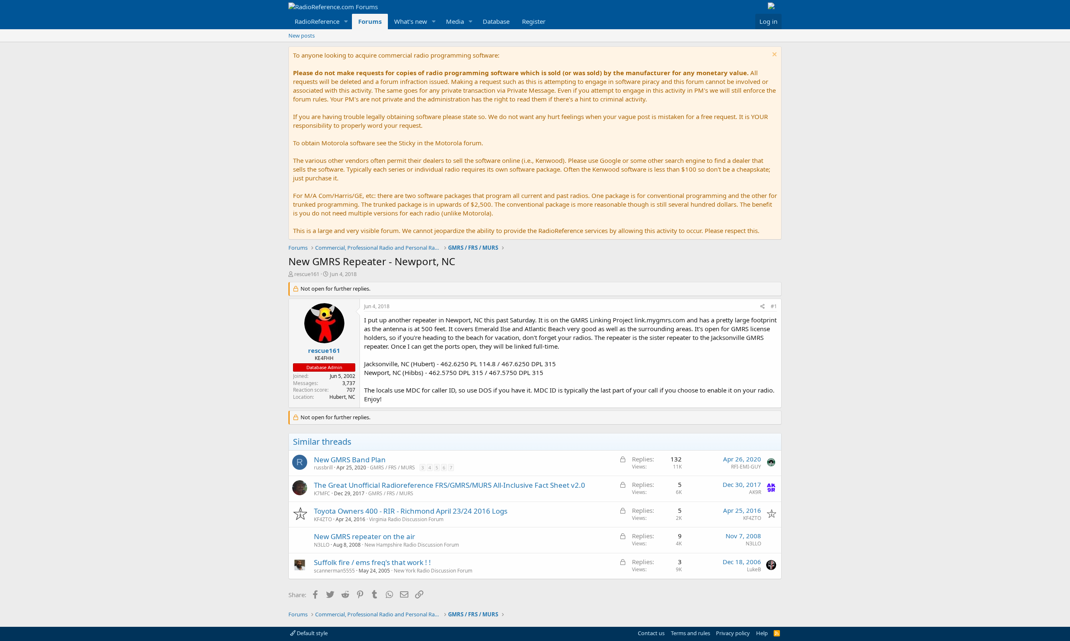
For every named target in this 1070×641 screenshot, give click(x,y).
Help (762, 633)
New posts (301, 35)
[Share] (762, 307)
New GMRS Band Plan (350, 459)
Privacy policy (733, 633)
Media (455, 21)
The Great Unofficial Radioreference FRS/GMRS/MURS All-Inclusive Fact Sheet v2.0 (449, 485)
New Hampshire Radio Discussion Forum (411, 544)
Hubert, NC (342, 396)
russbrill (323, 467)
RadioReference (317, 21)
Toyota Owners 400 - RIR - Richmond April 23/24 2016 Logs (410, 511)
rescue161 (306, 274)
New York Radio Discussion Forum (433, 570)
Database (496, 21)
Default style (312, 633)
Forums (370, 21)
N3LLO (321, 544)
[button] (346, 21)
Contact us (651, 633)
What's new (410, 21)
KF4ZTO (323, 519)
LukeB (754, 569)
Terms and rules (690, 633)
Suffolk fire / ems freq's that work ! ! (372, 562)
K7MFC (322, 493)
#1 (774, 306)
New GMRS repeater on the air (364, 536)
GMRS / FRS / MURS (392, 467)
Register (533, 21)
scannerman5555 (334, 570)
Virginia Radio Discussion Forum (406, 519)
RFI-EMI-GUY (746, 466)
